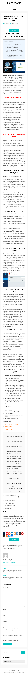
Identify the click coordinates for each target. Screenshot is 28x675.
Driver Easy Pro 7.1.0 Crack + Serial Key (13, 44)
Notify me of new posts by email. (10, 640)
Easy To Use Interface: (12, 54)
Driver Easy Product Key (13, 546)
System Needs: (12, 56)
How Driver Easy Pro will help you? (13, 49)
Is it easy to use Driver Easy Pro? (12, 47)
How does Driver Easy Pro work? (14, 52)
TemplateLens (12, 672)
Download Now (14, 30)
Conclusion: (12, 57)
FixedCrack (14, 3)
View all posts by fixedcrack (9, 562)
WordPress (22, 672)
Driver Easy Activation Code (12, 545)
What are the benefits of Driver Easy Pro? (16, 51)
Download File (14, 530)
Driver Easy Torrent (11, 548)
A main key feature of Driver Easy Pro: (15, 55)
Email (4, 615)
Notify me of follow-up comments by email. (13, 635)
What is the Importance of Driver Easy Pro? (16, 50)
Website (5, 621)
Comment (5, 591)
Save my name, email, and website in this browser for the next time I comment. (12, 629)
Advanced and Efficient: (11, 46)
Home (8, 543)
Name (4, 609)
